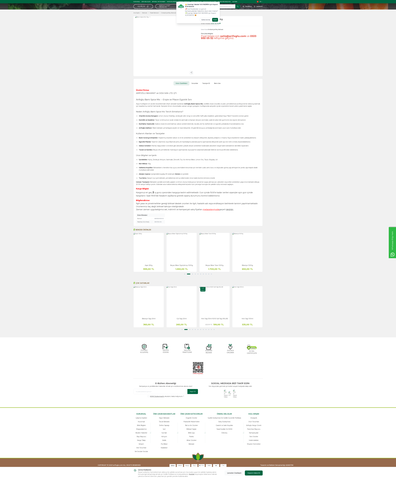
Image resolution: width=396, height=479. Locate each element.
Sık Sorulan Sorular (141, 451)
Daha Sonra (205, 20)
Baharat (144, 13)
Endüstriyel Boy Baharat (168, 13)
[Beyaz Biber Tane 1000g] (214, 248)
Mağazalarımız (172, 1)
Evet (215, 20)
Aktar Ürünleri (191, 440)
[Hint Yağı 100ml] (247, 301)
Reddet (192, 474)
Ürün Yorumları (253, 422)
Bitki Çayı (191, 433)
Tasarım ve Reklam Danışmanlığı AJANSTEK (276, 465)
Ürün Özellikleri (181, 83)
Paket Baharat (154, 13)
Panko (191, 436)
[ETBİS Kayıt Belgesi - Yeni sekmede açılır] (198, 368)
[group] (165, 46)
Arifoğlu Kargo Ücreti (253, 425)
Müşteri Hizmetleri (253, 444)
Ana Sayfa (136, 13)
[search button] (237, 6)
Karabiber (164, 448)
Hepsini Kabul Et (253, 473)
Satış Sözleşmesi (224, 422)
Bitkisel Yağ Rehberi (158, 1)
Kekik (164, 440)
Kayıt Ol (192, 391)
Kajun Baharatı (164, 418)
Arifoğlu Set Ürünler (164, 6)
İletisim (234, 1)
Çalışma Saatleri (141, 418)
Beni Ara (217, 83)
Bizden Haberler (141, 433)
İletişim (141, 444)
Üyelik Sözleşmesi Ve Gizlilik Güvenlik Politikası (224, 418)
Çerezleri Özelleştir (234, 473)
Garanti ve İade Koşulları (224, 425)
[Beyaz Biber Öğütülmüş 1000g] (181, 248)
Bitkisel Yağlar (191, 429)
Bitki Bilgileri (146, 1)
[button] (186, 329)
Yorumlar (194, 83)
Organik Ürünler (191, 418)
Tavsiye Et (206, 83)
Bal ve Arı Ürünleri (191, 425)
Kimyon (164, 436)
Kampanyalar (253, 433)
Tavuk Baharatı (164, 422)
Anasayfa (253, 418)
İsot (164, 429)
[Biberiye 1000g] (247, 248)
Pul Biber (164, 444)
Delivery (224, 433)
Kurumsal (136, 1)
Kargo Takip (141, 440)
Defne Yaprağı (164, 425)
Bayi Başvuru (141, 436)
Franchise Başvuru (224, 1)
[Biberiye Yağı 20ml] (149, 301)
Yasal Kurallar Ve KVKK (224, 429)
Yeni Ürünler (253, 436)
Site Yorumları (141, 448)
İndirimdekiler (254, 440)
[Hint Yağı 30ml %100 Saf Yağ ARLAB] (214, 301)
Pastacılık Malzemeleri (191, 422)
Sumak (164, 433)
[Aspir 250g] (149, 248)
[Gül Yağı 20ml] (181, 301)
